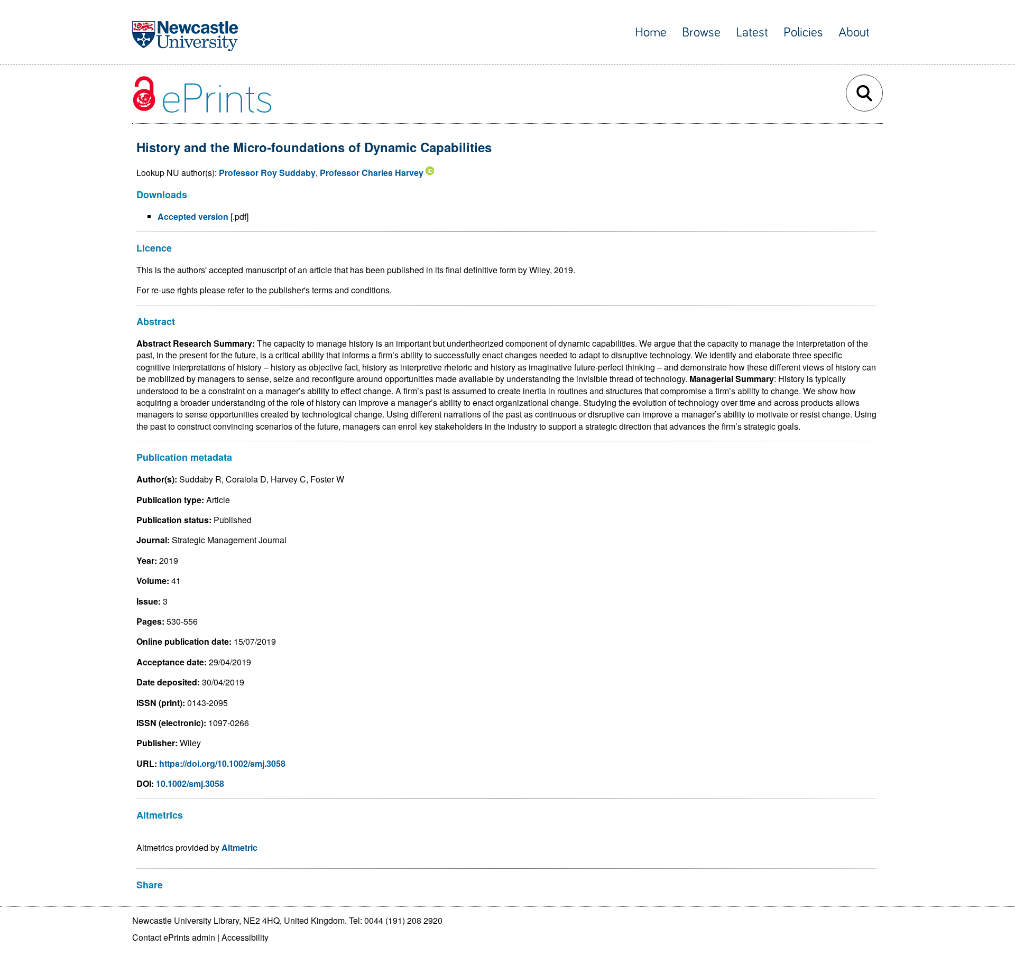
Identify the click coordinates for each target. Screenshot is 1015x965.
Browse (701, 32)
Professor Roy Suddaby (267, 172)
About (854, 32)
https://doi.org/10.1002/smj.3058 (222, 763)
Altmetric (239, 847)
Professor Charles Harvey (371, 172)
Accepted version (193, 216)
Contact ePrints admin (173, 937)
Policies (803, 32)
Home (651, 32)
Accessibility (245, 937)
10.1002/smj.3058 (190, 783)
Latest (752, 32)
